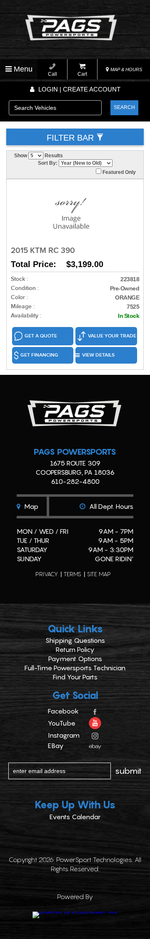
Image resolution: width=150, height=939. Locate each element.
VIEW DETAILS (98, 355)
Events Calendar (75, 817)
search (124, 107)
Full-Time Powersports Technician (75, 668)
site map (99, 573)
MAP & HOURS (125, 69)
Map (30, 506)
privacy (46, 573)
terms (72, 573)
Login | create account (78, 89)
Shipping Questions (75, 640)
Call (52, 74)
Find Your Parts (75, 677)
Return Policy (75, 649)
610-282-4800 (75, 481)
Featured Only (118, 172)
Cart (82, 74)
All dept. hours (110, 506)
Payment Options (75, 658)
